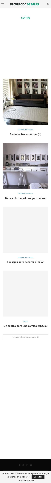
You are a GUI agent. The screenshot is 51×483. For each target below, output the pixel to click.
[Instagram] (27, 465)
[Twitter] (23, 465)
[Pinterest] (31, 465)
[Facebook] (19, 465)
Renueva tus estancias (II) (25, 134)
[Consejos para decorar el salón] (25, 230)
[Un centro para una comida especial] (25, 294)
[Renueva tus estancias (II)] (25, 102)
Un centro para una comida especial (25, 325)
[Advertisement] (25, 49)
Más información (26, 480)
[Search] (48, 4)
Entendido (38, 476)
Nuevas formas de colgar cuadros (25, 198)
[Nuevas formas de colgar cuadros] (25, 166)
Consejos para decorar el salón (25, 262)
